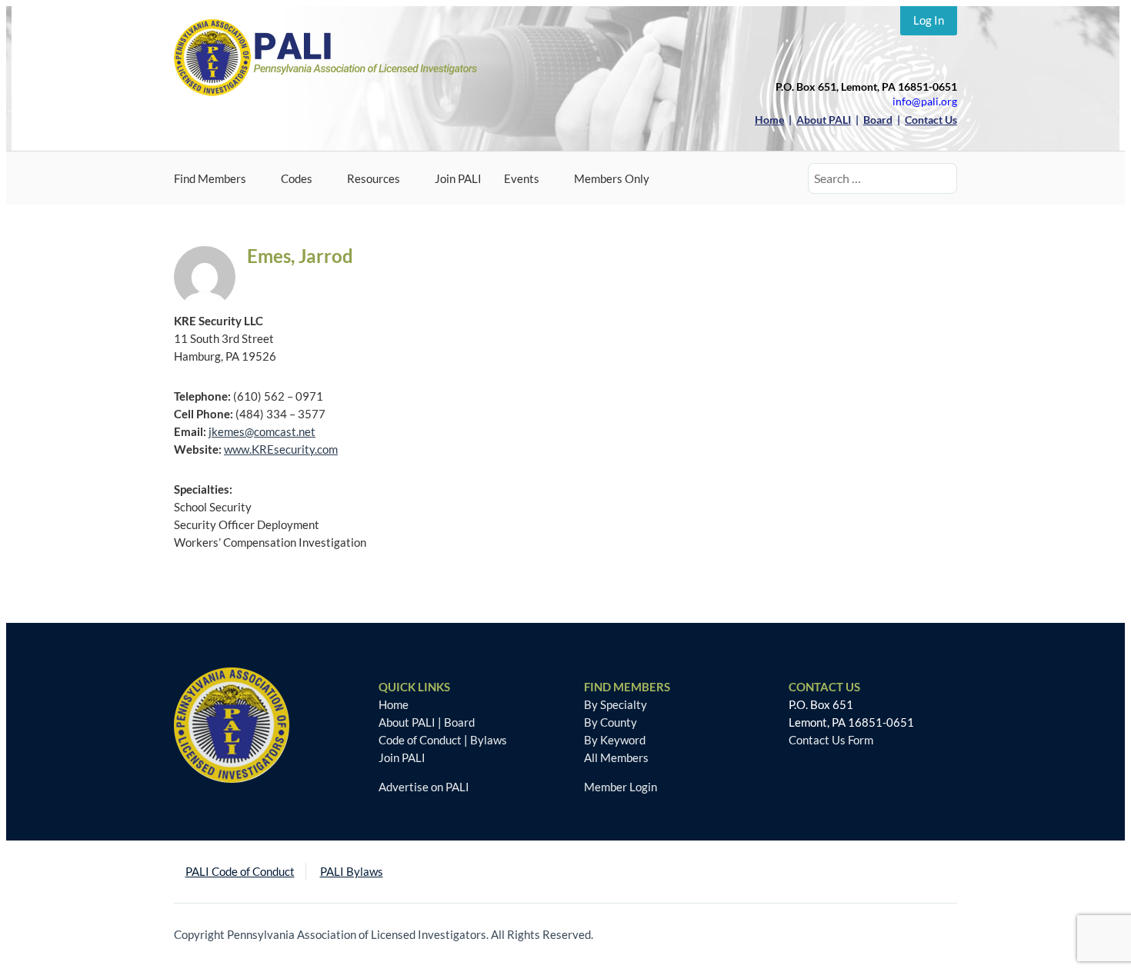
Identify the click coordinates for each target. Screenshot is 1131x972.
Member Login (620, 787)
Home (394, 704)
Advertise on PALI (424, 787)
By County (610, 722)
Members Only (611, 178)
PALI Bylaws (351, 871)
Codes (296, 178)
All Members (616, 757)
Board (459, 722)
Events (521, 178)
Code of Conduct (420, 740)
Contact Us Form (831, 740)
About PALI (407, 722)
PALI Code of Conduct (240, 871)
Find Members (210, 178)
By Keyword (615, 740)
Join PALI (458, 178)
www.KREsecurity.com (281, 449)
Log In (928, 20)
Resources (373, 178)
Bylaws (488, 740)
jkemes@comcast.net (262, 431)
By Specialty (615, 704)
